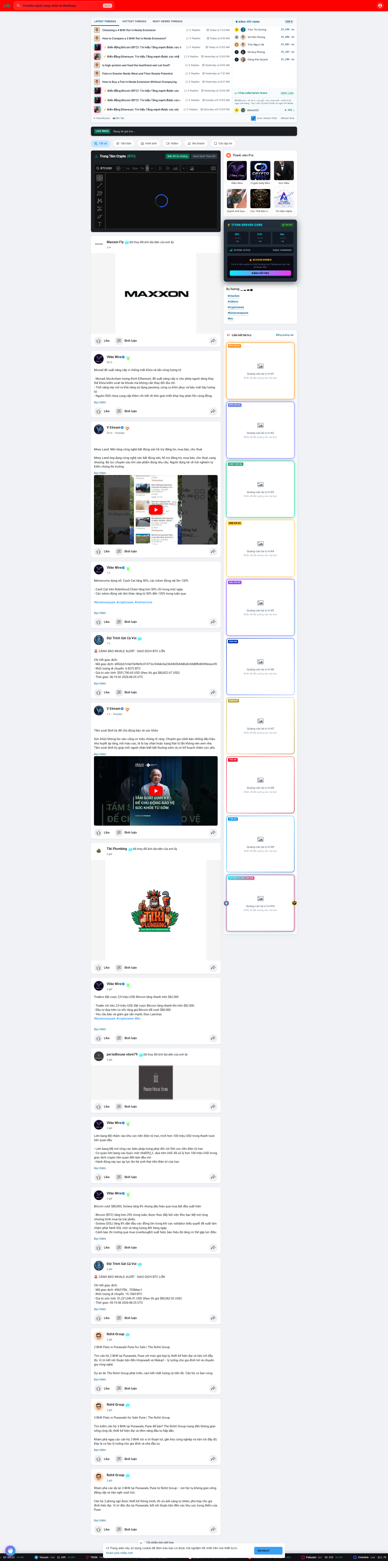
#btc (138, 1018)
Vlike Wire (114, 357)
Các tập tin (225, 143)
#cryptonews (125, 602)
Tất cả (102, 143)
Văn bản (125, 143)
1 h (108, 573)
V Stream (114, 427)
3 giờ (109, 1339)
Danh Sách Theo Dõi (204, 156)
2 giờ (109, 854)
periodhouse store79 (122, 1054)
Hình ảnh (151, 143)
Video (174, 143)
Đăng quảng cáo (285, 334)
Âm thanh (198, 143)
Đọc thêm (100, 402)
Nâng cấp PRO (260, 273)
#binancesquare (105, 602)
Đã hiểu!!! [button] (263, 1550)
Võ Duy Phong (256, 52)
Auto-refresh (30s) (267, 118)
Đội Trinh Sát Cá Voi (121, 638)
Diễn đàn (119, 118)
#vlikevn (233, 301)
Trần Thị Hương (257, 29)
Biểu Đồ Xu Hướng (178, 156)
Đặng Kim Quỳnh (258, 59)
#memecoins (143, 602)
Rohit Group (115, 1334)
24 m (109, 433)
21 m (109, 362)
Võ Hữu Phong (256, 37)
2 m (109, 247)
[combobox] (64, 5)
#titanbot (233, 295)
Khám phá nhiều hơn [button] (119, 1553)
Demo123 (253, 110)
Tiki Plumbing (117, 849)
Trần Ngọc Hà (256, 44)
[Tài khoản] (380, 5)
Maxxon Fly (115, 242)
